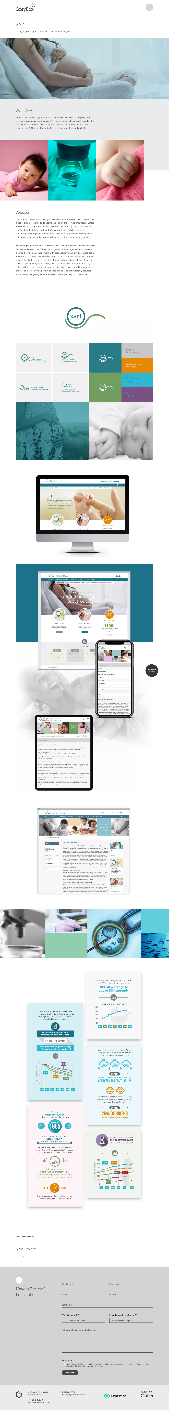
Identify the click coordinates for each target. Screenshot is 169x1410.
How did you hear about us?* (123, 1315)
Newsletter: (67, 1360)
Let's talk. (152, 670)
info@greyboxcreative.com (73, 1395)
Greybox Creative (26, 7)
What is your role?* (71, 1315)
